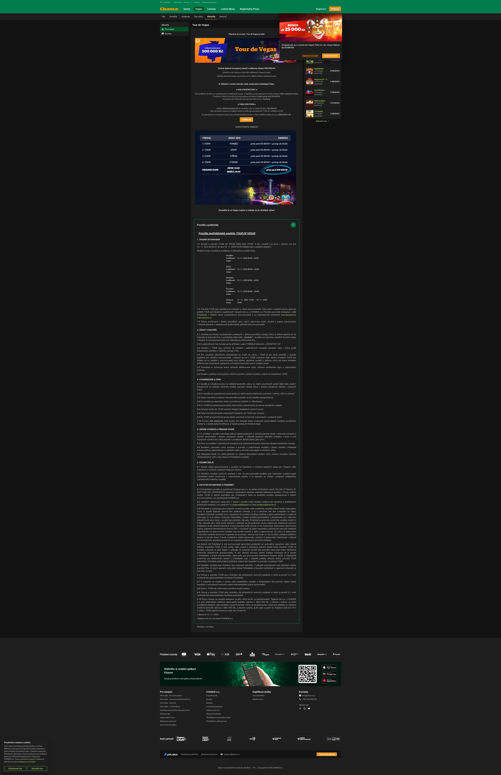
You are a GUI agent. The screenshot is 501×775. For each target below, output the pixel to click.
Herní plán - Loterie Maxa (170, 706)
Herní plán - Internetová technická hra (175, 699)
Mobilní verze (258, 699)
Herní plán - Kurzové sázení (171, 695)
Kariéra (209, 699)
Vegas (198, 8)
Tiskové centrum (213, 710)
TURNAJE (246, 119)
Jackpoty (185, 16)
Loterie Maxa (228, 8)
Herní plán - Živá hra (168, 703)
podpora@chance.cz (266, 504)
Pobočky (197, 2)
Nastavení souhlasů (27, 761)
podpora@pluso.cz (231, 754)
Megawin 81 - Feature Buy (321, 79)
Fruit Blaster (319, 90)
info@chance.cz (308, 695)
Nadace (209, 703)
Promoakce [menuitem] (169, 29)
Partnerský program (214, 706)
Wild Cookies (319, 101)
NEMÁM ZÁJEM (310, 55)
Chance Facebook (213, 714)
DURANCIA (318, 69)
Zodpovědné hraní (167, 717)
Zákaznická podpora (209, 2)
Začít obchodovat (327, 754)
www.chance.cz (204, 317)
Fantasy (211, 8)
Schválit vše (37, 768)
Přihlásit (335, 8)
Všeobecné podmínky (189, 754)
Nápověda (177, 2)
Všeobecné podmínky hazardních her (175, 710)
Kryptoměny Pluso (249, 8)
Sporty (186, 8)
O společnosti (211, 695)
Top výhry (198, 16)
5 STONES (318, 111)
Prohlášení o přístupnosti (216, 721)
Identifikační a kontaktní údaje (218, 717)
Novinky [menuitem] (168, 33)
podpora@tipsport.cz (242, 504)
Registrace (321, 8)
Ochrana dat (165, 714)
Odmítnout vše (15, 768)
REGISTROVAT (331, 55)
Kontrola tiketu (259, 695)
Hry (163, 16)
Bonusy (223, 16)
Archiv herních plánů (168, 724)
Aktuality (211, 16)
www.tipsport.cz (288, 314)
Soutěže (173, 16)
